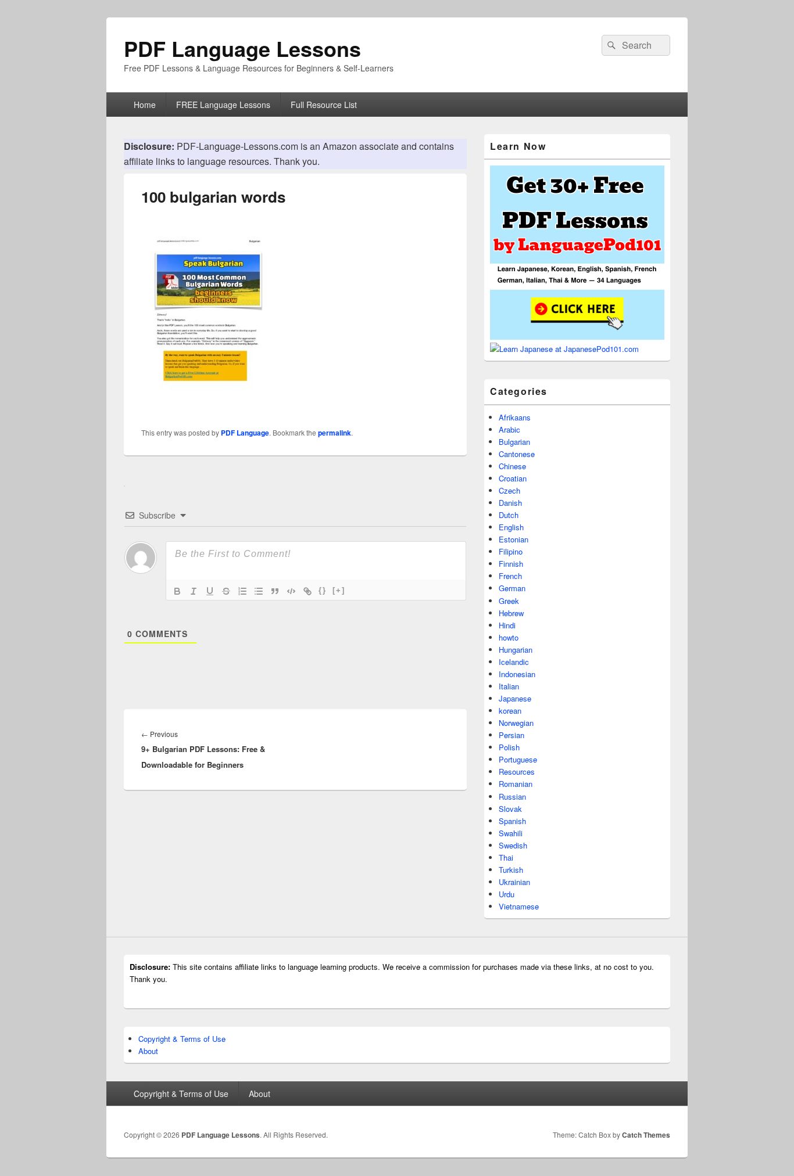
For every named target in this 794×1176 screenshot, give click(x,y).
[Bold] (177, 591)
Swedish (513, 845)
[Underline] (210, 591)
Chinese (512, 466)
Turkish (511, 869)
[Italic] (193, 591)
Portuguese (518, 759)
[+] (338, 590)
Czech (509, 490)
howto (508, 637)
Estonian (513, 539)
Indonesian (517, 673)
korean (510, 710)
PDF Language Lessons (242, 48)
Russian (512, 796)
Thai (506, 857)
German (512, 588)
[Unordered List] (259, 591)
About (148, 1050)
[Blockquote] (275, 591)
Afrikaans (515, 417)
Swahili (511, 833)
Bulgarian (514, 441)
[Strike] (226, 591)
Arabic (509, 429)
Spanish (512, 820)
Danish (510, 502)
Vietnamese (519, 906)
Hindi (507, 625)
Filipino (511, 551)
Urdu (506, 894)
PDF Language (245, 432)
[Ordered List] (242, 591)
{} (323, 590)
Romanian (515, 783)
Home (145, 104)
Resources (517, 771)
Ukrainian (514, 881)
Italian (509, 686)
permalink (334, 432)
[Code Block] (291, 591)
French (510, 575)
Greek (509, 600)
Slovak (510, 808)
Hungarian (515, 649)
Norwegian (516, 722)
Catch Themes (646, 1135)
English (511, 527)
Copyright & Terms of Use (182, 1038)
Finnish (511, 563)
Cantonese (517, 453)
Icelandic (514, 661)
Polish (509, 747)
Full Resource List (324, 104)
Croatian (513, 478)
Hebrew (511, 612)
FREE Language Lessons (223, 104)
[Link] (307, 591)
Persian (511, 734)
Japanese (515, 698)
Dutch (508, 514)
